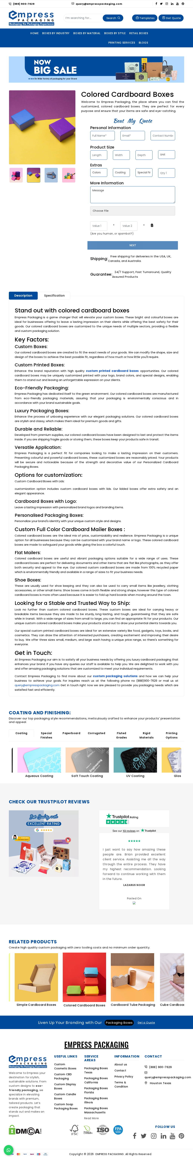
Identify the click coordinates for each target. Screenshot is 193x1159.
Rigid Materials (146, 735)
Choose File (101, 211)
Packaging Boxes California (96, 1077)
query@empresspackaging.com (98, 4)
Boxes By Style (115, 33)
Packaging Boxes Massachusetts (96, 1107)
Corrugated (96, 733)
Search (111, 18)
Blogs (143, 43)
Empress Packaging (110, 1151)
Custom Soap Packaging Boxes (66, 1103)
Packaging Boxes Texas (96, 1067)
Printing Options (172, 735)
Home (34, 33)
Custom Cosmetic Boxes (65, 1063)
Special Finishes (46, 735)
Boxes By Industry (56, 33)
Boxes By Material (86, 33)
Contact (120, 1067)
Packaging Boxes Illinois (96, 1097)
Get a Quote (146, 1019)
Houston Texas (159, 1080)
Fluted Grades (121, 735)
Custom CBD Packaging (63, 1073)
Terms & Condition (121, 1081)
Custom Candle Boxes (65, 1093)
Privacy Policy (123, 1073)
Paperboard (71, 733)
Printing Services (121, 43)
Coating (21, 733)
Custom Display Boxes (65, 1083)
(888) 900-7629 (23, 4)
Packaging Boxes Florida (96, 1087)
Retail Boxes (138, 33)
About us (120, 1061)
